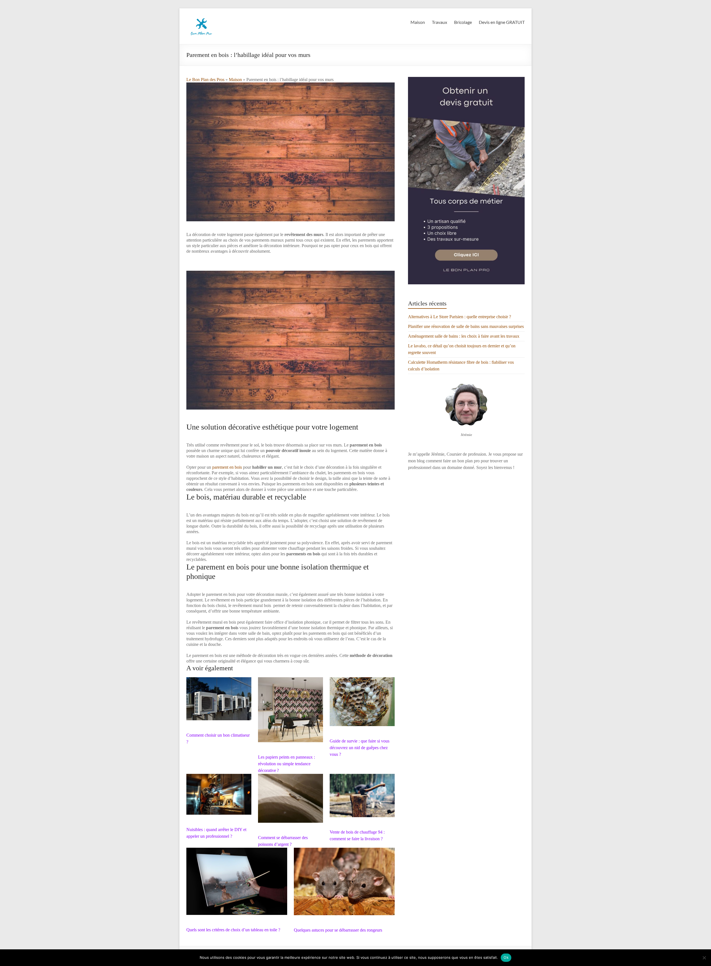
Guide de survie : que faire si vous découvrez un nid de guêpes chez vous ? (359, 748)
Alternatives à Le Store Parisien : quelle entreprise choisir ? (459, 316)
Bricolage (463, 22)
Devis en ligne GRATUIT (502, 22)
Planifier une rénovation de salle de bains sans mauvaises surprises (466, 326)
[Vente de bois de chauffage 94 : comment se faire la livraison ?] (362, 798)
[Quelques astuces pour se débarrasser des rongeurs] (344, 884)
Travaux (439, 22)
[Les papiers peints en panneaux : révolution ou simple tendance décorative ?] (290, 712)
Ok (506, 957)
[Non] (704, 957)
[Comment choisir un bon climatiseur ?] (218, 701)
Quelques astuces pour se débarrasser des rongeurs (338, 930)
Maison (417, 22)
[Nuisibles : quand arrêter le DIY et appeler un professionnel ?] (218, 797)
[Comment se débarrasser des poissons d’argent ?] (290, 801)
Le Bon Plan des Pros (205, 79)
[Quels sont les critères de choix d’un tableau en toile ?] (236, 884)
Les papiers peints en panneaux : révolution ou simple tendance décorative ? (286, 764)
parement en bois (227, 467)
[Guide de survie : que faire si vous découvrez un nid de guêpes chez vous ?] (362, 704)
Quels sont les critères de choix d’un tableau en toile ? (233, 929)
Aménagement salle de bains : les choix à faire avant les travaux (463, 336)
